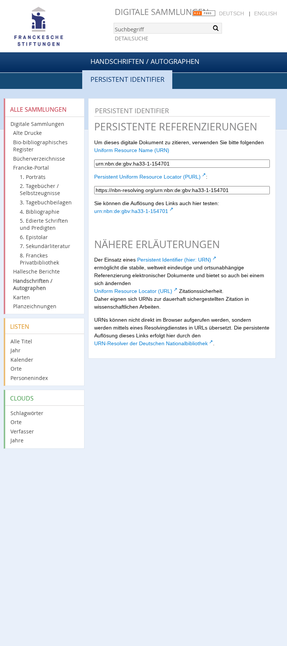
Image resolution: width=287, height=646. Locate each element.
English (265, 13)
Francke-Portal (31, 167)
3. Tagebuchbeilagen (46, 202)
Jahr (15, 350)
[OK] (215, 28)
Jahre (17, 440)
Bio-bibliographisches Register (40, 146)
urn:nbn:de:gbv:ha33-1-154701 (131, 211)
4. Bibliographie (39, 211)
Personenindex (29, 377)
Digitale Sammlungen (162, 11)
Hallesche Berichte (36, 271)
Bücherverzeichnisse (39, 158)
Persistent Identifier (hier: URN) (174, 260)
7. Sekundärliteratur (45, 246)
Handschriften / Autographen (145, 61)
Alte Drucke (27, 132)
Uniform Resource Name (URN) (131, 150)
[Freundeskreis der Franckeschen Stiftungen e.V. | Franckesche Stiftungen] (59, 26)
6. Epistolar (34, 237)
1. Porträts (33, 176)
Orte (16, 368)
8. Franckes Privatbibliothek (39, 259)
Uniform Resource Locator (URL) (133, 291)
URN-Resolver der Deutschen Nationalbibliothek (151, 343)
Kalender (21, 359)
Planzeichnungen (34, 306)
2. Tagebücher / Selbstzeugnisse (40, 189)
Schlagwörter (26, 413)
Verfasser (22, 431)
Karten (21, 297)
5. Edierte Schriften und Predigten (44, 224)
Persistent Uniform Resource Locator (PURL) (147, 177)
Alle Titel (21, 341)
